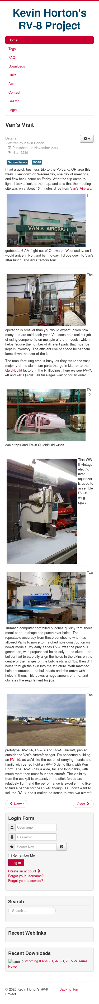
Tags (12, 48)
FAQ (11, 57)
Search (13, 100)
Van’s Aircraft (80, 188)
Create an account (22, 870)
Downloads (16, 66)
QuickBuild (13, 370)
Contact (14, 92)
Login (12, 109)
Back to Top (68, 989)
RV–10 (15, 759)
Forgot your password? (25, 880)
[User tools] (87, 139)
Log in (16, 862)
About (12, 83)
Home (12, 39)
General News (17, 162)
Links (12, 74)
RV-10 (37, 162)
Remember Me (23, 855)
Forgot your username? (26, 875)
